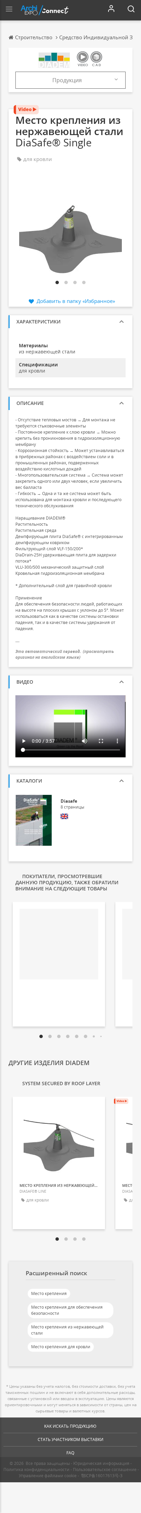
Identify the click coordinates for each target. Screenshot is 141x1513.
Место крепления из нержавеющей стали (67, 1330)
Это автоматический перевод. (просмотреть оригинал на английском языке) (64, 654)
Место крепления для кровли (60, 1347)
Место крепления (49, 1293)
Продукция (67, 80)
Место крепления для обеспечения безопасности (67, 1310)
